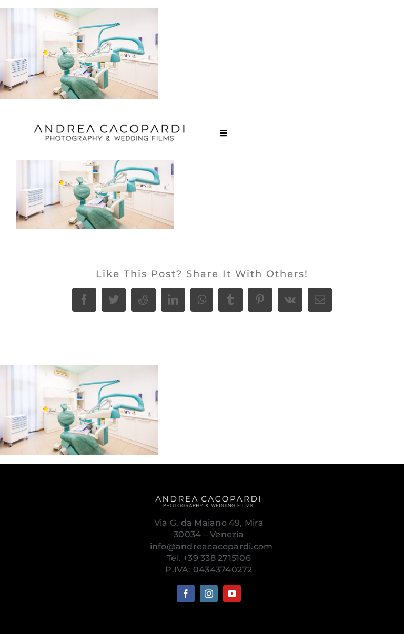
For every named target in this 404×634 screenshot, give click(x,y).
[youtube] (232, 593)
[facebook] (186, 593)
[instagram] (209, 593)
